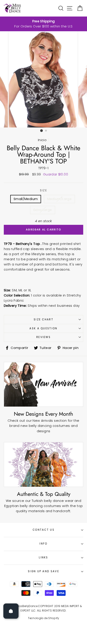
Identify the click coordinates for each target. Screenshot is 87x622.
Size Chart (43, 319)
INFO (43, 543)
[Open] (11, 611)
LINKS (43, 557)
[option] (43, 24)
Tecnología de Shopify (43, 618)
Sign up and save (43, 571)
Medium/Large (59, 199)
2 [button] (46, 131)
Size (43, 190)
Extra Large (42, 210)
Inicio (42, 140)
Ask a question (43, 328)
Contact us (43, 530)
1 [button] (41, 130)
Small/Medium (26, 199)
